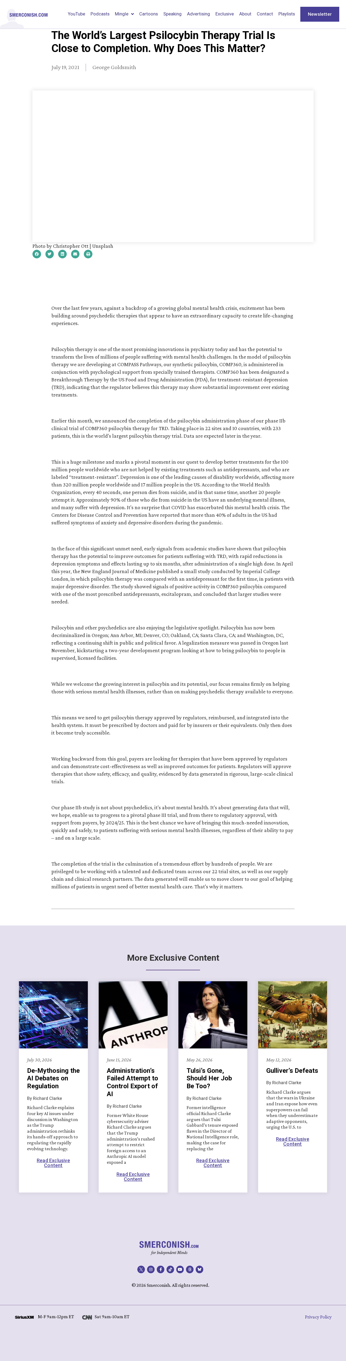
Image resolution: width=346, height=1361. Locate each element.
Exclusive (224, 14)
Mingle (121, 14)
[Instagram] (151, 1269)
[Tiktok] (170, 1269)
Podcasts (100, 14)
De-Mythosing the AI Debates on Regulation (53, 1078)
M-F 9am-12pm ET (56, 1316)
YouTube (76, 14)
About (245, 14)
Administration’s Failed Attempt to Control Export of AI (132, 1082)
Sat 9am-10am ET (112, 1316)
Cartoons (148, 14)
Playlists (286, 14)
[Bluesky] (199, 1269)
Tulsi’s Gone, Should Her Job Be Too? (209, 1078)
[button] (36, 254)
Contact (265, 14)
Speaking (172, 14)
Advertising (198, 14)
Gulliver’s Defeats (292, 1070)
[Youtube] (180, 1269)
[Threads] (190, 1269)
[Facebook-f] (160, 1269)
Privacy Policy (318, 1317)
